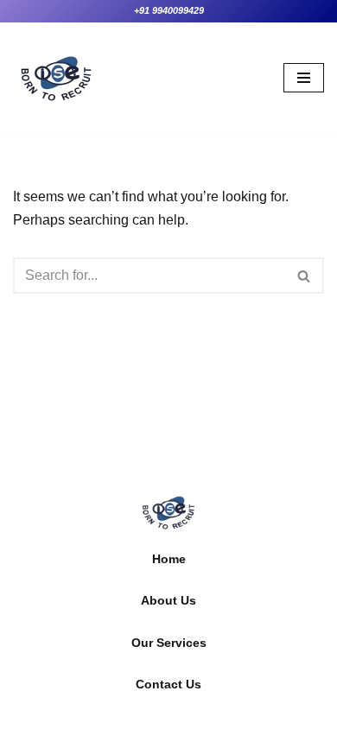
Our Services (169, 643)
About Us (168, 600)
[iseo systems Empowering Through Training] (56, 78)
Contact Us (168, 684)
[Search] (304, 275)
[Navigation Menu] (303, 77)
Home (169, 559)
